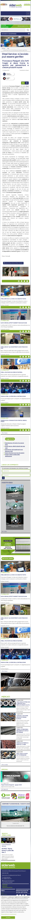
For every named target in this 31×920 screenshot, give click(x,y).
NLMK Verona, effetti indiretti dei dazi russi (14, 323)
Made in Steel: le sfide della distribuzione (13, 396)
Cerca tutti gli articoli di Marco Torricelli (14, 263)
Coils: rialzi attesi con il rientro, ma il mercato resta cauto (23, 703)
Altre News (4, 433)
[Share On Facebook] (27, 281)
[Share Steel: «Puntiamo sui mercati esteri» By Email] (20, 381)
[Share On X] (24, 281)
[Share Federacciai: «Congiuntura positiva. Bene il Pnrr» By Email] (20, 430)
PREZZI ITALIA (4, 894)
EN (27, 83)
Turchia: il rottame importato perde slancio (22, 717)
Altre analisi (4, 764)
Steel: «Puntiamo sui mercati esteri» (11, 372)
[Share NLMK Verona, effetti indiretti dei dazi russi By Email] (20, 331)
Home (3, 48)
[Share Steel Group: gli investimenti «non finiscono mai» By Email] (20, 357)
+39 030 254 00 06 (6, 877)
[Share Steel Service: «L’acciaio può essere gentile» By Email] (19, 281)
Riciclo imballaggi (6, 834)
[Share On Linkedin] (21, 281)
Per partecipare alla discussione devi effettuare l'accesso (15, 468)
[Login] (3, 478)
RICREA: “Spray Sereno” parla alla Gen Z (8, 850)
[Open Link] (4, 4)
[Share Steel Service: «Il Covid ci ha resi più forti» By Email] (20, 307)
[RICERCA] (27, 30)
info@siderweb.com (7, 878)
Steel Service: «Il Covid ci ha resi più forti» (13, 298)
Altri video (4, 531)
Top (8, 48)
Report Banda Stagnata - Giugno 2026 (11, 784)
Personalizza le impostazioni (8, 914)
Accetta (8, 917)
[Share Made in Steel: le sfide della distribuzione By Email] (20, 405)
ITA (23, 83)
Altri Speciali (4, 789)
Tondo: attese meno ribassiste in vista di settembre (22, 731)
